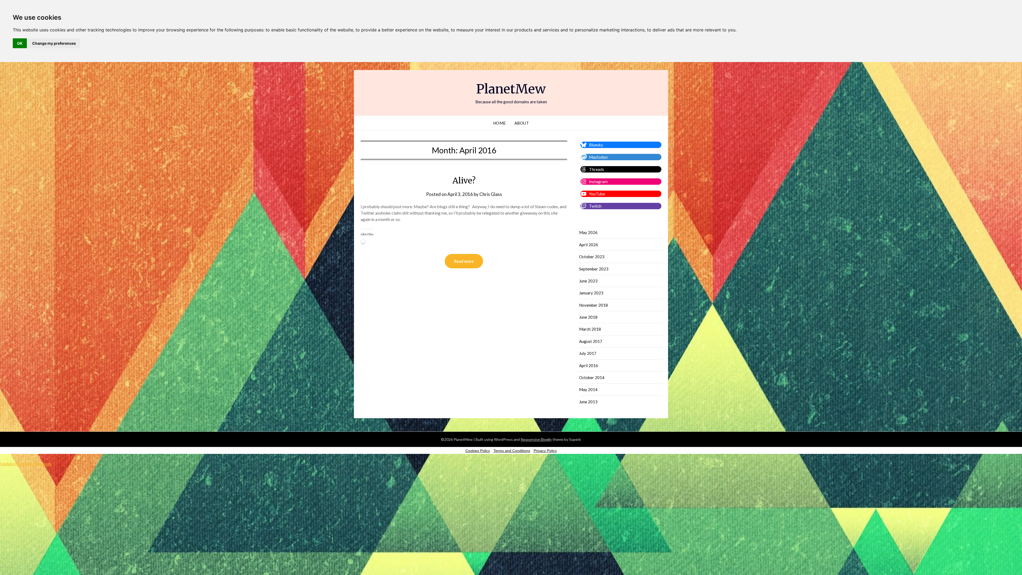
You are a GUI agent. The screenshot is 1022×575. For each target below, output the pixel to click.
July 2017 (587, 353)
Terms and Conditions (511, 451)
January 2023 (591, 292)
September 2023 (593, 268)
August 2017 (590, 341)
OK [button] (20, 43)
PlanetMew (511, 89)
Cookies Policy (477, 451)
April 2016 (588, 365)
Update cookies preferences (26, 463)
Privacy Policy (545, 451)
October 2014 (591, 377)
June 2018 (588, 317)
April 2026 (588, 244)
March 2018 (590, 329)
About (521, 123)
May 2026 (588, 232)
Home (499, 123)
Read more (464, 261)
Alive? (464, 180)
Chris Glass (490, 194)
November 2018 (593, 305)
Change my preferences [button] (54, 43)
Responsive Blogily (536, 439)
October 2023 (591, 256)
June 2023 (588, 280)
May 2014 (588, 389)
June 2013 (588, 401)
